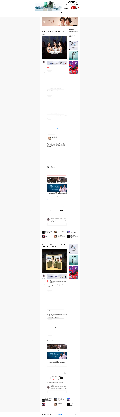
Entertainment (55, 137)
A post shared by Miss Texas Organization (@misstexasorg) (55, 88)
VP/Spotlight (46, 399)
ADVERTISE (48, 414)
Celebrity (53, 137)
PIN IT (57, 201)
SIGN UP (61, 210)
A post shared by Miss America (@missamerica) (55, 113)
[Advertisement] (73, 85)
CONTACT (50, 414)
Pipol (47, 236)
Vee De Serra (52, 217)
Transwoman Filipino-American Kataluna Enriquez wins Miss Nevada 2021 (56, 175)
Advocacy (46, 398)
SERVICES (45, 414)
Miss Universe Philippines (61, 382)
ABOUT (42, 414)
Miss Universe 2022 (56, 382)
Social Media (50, 231)
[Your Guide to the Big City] (60, 13)
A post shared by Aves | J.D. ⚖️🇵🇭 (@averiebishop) (55, 141)
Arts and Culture (49, 403)
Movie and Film (74, 235)
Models (46, 236)
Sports (61, 398)
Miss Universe (53, 382)
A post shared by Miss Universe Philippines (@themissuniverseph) (55, 308)
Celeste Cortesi (50, 382)
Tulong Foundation (49, 146)
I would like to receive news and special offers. (57, 379)
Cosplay (48, 398)
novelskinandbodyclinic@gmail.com (54, 193)
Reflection (48, 231)
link (52, 340)
